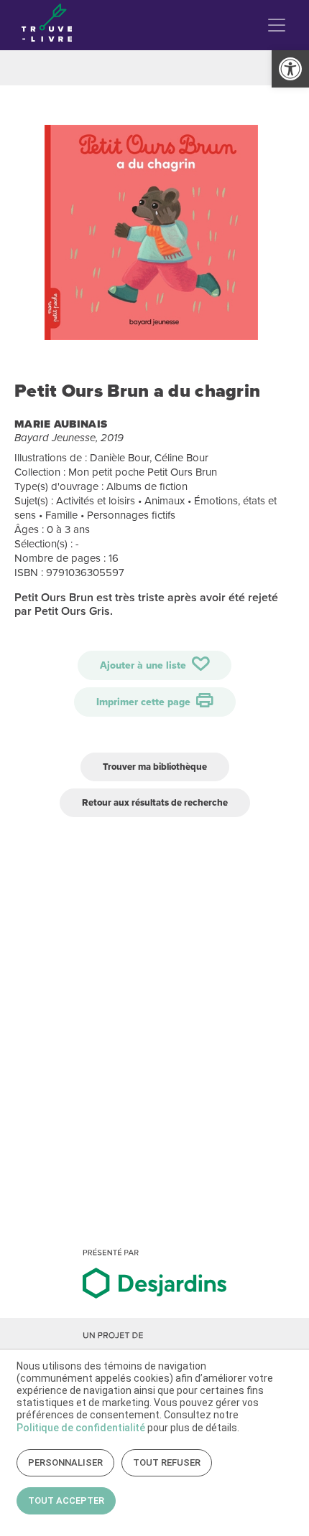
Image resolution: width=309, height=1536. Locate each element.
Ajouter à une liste (144, 665)
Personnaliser (65, 1462)
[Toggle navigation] (276, 25)
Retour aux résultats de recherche (155, 802)
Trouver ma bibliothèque (155, 766)
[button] (290, 69)
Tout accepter (66, 1500)
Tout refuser (166, 1462)
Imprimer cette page (144, 702)
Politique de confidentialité (81, 1427)
